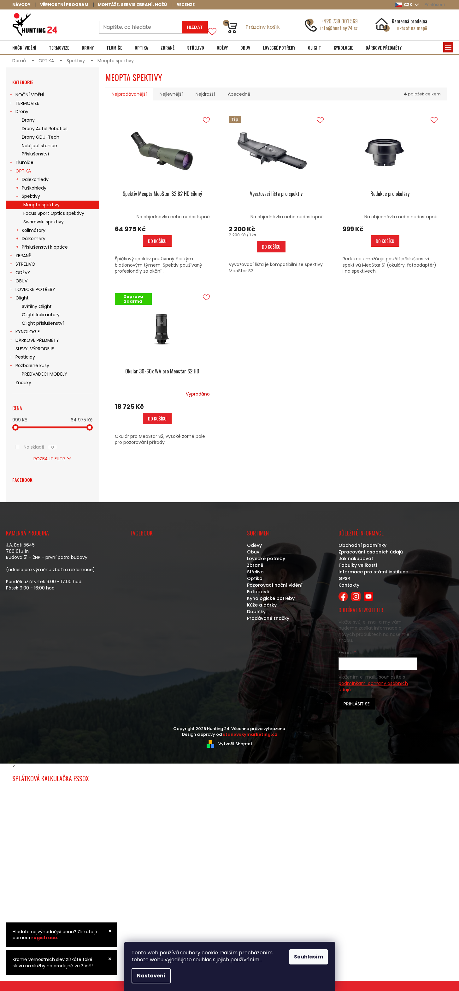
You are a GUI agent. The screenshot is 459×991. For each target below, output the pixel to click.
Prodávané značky (268, 618)
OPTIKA (23, 171)
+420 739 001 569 (339, 21)
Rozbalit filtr (49, 459)
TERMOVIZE (27, 103)
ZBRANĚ (23, 255)
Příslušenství (35, 154)
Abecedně (239, 94)
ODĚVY (22, 272)
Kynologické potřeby (271, 598)
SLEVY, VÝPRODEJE (34, 349)
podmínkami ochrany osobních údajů (373, 686)
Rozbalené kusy (32, 365)
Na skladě (39, 447)
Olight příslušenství (43, 323)
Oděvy (254, 545)
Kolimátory (33, 230)
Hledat (195, 27)
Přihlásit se (357, 704)
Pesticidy (25, 357)
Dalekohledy (35, 179)
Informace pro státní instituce (373, 572)
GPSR (344, 578)
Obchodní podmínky (362, 545)
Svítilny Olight (37, 306)
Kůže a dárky (262, 605)
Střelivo (255, 572)
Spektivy (31, 196)
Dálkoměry (33, 238)
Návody (21, 5)
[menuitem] (24, 48)
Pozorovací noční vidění (275, 585)
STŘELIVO (25, 264)
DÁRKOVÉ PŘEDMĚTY (37, 340)
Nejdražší (205, 94)
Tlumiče (24, 162)
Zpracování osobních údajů (370, 552)
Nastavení (151, 975)
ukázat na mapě (412, 28)
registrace (44, 937)
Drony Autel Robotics (45, 128)
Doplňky (256, 611)
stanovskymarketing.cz (250, 734)
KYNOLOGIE (27, 332)
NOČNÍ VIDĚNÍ (29, 95)
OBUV (21, 281)
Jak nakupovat (355, 558)
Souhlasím (308, 956)
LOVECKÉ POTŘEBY (35, 289)
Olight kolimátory (41, 314)
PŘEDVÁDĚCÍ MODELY (44, 374)
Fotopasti (258, 592)
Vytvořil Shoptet (235, 744)
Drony (21, 111)
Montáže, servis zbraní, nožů (132, 5)
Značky (23, 382)
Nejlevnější (171, 94)
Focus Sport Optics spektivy (53, 213)
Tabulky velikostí (357, 565)
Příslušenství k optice (45, 247)
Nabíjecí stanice (39, 145)
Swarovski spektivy (43, 222)
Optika (254, 578)
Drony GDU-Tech (40, 137)
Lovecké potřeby (266, 558)
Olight (22, 298)
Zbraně (255, 565)
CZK (408, 5)
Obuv (253, 552)
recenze (185, 5)
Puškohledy (34, 188)
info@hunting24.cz (339, 28)
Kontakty (348, 585)
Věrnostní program (64, 5)
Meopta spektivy (41, 205)
